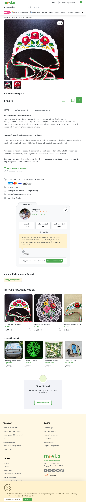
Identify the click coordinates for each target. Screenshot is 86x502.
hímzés (18, 198)
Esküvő (77, 13)
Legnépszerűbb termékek (13, 435)
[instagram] (50, 470)
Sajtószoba (7, 470)
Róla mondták (43, 232)
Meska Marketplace (51, 435)
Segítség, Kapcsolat (51, 446)
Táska (51, 13)
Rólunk (6, 463)
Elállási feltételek (9, 477)
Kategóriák (7, 449)
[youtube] (58, 470)
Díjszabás (47, 438)
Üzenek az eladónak (54, 261)
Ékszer (44, 13)
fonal (29, 194)
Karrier (6, 467)
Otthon (70, 13)
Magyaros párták (12, 280)
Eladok (53, 2)
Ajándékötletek (9, 442)
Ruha (57, 13)
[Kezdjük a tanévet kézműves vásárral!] (7, 12)
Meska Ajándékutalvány (12, 431)
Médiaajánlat (48, 442)
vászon (24, 194)
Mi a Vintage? (49, 428)
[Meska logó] (9, 2)
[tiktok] (62, 470)
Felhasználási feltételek (12, 474)
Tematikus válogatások (12, 446)
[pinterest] (54, 470)
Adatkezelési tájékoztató (24, 496)
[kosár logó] (79, 2)
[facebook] (46, 470)
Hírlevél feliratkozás (10, 428)
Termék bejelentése (14, 171)
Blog (5, 438)
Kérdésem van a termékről (17, 168)
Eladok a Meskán (50, 431)
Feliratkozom (43, 403)
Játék (63, 13)
